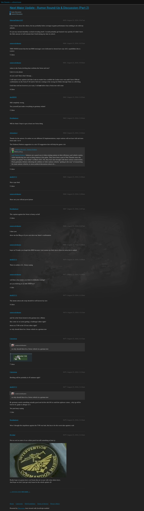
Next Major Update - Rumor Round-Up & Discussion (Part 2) (49, 8)
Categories (19, 504)
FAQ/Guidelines (30, 504)
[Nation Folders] (20, 155)
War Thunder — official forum (11, 2)
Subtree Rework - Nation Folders (26, 149)
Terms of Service (42, 504)
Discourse (21, 508)
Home (12, 504)
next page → (26, 491)
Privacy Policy (55, 504)
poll (13, 155)
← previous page (15, 491)
